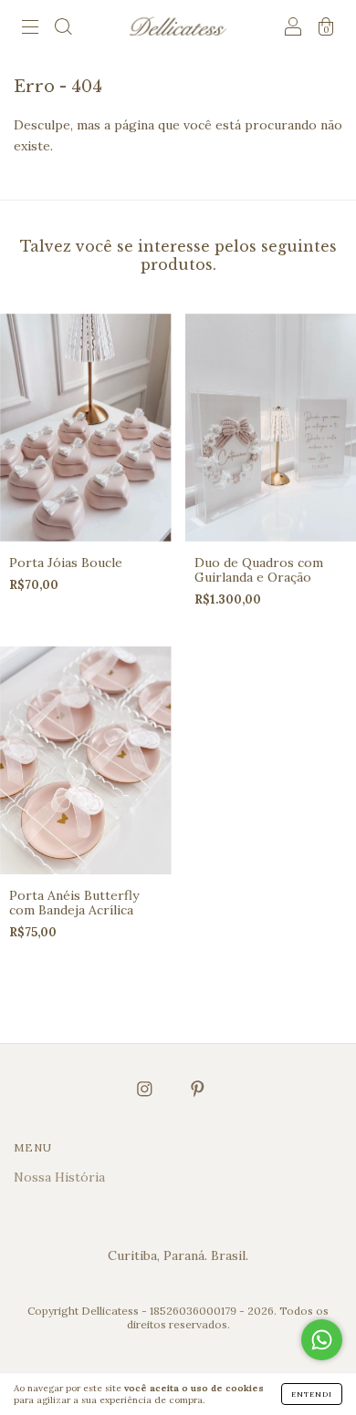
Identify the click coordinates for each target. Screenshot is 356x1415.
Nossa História (59, 1177)
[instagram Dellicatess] (146, 1088)
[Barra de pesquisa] (63, 29)
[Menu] (30, 29)
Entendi (311, 1394)
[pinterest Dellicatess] (197, 1088)
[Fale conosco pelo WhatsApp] (321, 1339)
